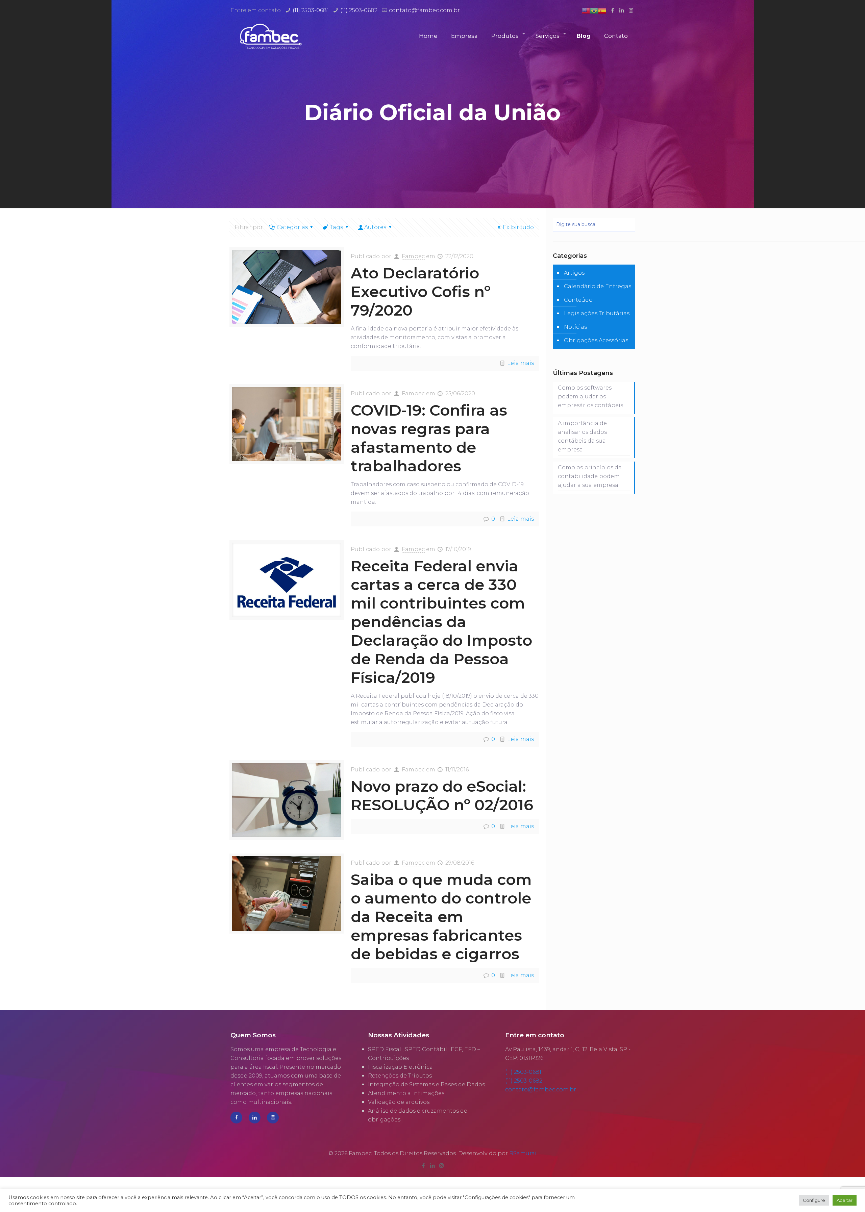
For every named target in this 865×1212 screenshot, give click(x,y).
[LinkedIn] (621, 10)
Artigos (574, 273)
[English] (586, 10)
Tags (336, 227)
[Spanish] (602, 10)
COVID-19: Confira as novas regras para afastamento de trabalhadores (429, 438)
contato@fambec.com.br (424, 10)
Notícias (575, 327)
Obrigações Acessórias (596, 340)
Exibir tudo (518, 227)
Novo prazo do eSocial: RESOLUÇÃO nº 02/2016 (442, 795)
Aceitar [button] (844, 1200)
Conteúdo (578, 300)
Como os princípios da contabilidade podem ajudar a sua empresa (590, 476)
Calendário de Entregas (597, 286)
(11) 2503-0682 (358, 10)
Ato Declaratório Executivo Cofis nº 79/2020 (421, 291)
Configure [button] (814, 1200)
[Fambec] (270, 36)
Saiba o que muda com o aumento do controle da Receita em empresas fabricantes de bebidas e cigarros (441, 916)
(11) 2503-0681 (311, 10)
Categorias (292, 227)
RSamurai (523, 1153)
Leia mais (520, 363)
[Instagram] (631, 10)
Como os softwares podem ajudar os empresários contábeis (590, 397)
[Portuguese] (594, 10)
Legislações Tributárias (596, 313)
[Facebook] (612, 10)
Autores (375, 227)
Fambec (413, 256)
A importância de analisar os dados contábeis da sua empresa (582, 436)
